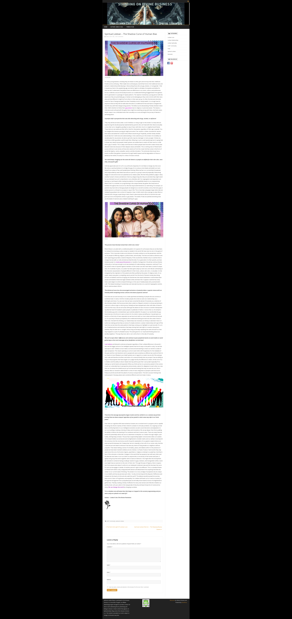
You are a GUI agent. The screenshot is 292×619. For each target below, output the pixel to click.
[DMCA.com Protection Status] (145, 606)
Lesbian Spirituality (172, 43)
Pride (169, 48)
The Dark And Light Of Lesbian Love (116, 527)
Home (105, 27)
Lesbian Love (171, 37)
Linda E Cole (109, 36)
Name (108, 565)
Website (109, 579)
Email (108, 572)
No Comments (119, 36)
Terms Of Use (130, 27)
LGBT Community (110, 521)
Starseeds (170, 54)
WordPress (184, 602)
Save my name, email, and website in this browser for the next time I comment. (129, 587)
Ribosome (172, 600)
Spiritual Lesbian (120, 521)
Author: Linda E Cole (116, 27)
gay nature (128, 108)
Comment (110, 547)
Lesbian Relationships (173, 40)
